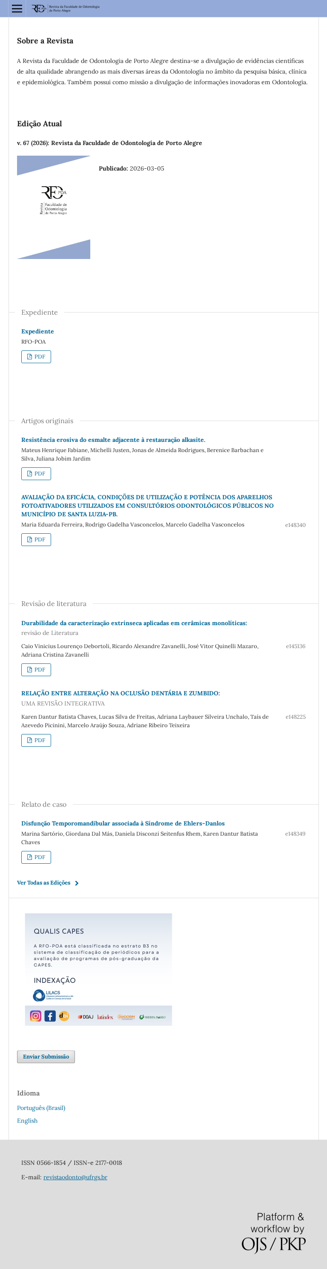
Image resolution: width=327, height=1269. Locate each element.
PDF (39, 356)
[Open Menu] (17, 8)
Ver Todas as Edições (43, 882)
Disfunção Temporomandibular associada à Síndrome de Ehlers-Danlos (123, 823)
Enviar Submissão (46, 1056)
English (27, 1120)
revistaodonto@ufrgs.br (75, 1177)
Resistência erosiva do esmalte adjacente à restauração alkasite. (113, 440)
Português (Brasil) (41, 1108)
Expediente (37, 331)
